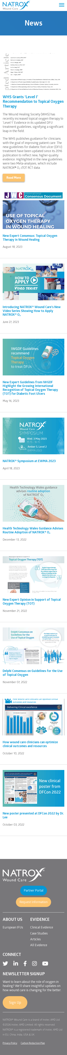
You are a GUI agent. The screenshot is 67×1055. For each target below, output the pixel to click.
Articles (35, 940)
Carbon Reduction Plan (33, 1043)
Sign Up (15, 1003)
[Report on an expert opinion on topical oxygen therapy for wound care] (33, 574)
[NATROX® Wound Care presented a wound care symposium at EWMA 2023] (33, 436)
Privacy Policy (10, 1043)
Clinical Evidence (41, 928)
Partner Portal (33, 891)
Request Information (33, 902)
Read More (13, 178)
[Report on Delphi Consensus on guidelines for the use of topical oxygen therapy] (33, 645)
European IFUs (13, 928)
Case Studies (39, 934)
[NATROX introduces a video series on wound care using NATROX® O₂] (33, 282)
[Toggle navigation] (61, 5)
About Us (12, 920)
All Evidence (38, 945)
